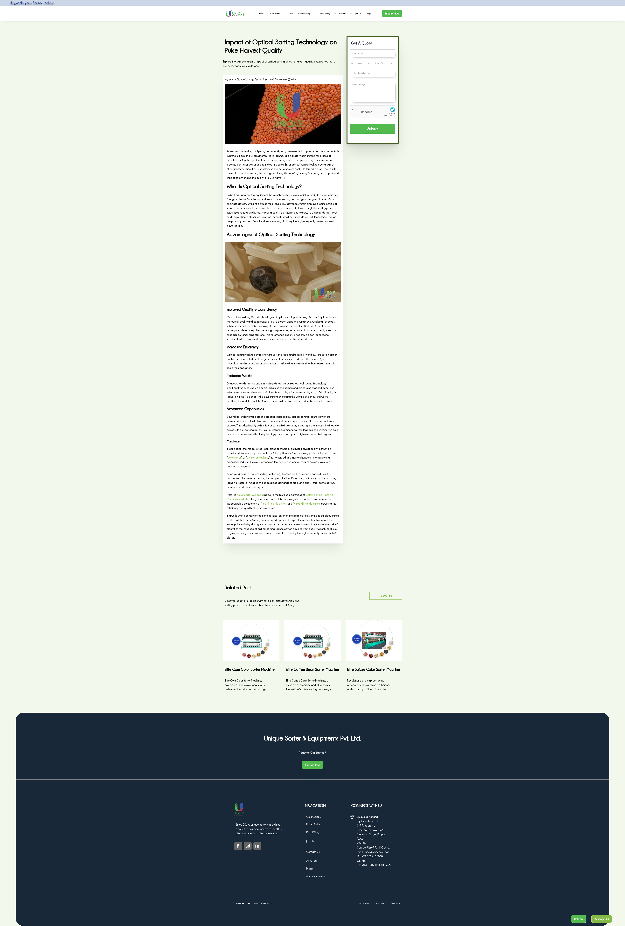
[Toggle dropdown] (285, 13)
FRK (291, 13)
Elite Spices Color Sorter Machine (373, 669)
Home (261, 13)
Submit (372, 129)
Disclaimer (380, 903)
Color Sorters (274, 13)
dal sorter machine (257, 457)
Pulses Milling (304, 13)
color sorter (234, 457)
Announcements (315, 876)
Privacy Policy (364, 903)
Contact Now (312, 765)
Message (599, 919)
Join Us (358, 13)
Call (576, 919)
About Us (311, 860)
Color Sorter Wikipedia (250, 494)
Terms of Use (395, 903)
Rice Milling (325, 13)
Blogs (369, 13)
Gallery (342, 13)
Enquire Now (392, 13)
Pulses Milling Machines (306, 503)
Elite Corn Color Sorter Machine (250, 669)
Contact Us (386, 596)
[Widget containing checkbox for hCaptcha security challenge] (372, 111)
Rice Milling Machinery (274, 503)
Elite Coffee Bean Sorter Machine (312, 669)
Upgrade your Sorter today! (89, 3)
